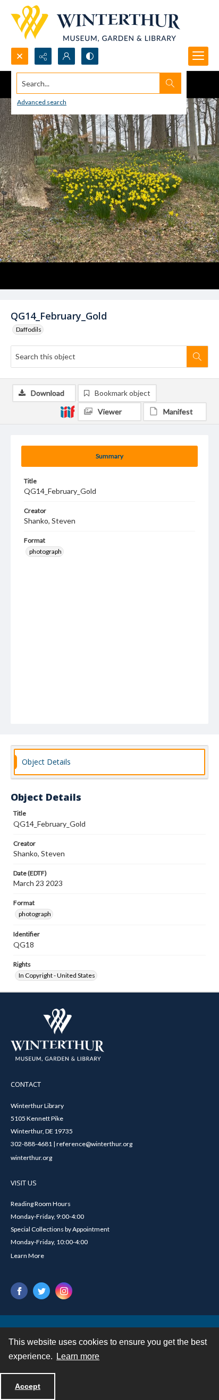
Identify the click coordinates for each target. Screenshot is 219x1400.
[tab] (109, 456)
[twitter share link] (41, 1290)
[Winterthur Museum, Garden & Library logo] (95, 23)
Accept (27, 1386)
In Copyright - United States (57, 975)
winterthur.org (31, 1158)
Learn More (27, 1256)
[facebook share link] (19, 1290)
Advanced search (41, 102)
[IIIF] (67, 411)
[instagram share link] (63, 1290)
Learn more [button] (77, 1356)
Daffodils (28, 329)
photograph (45, 551)
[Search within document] (197, 356)
